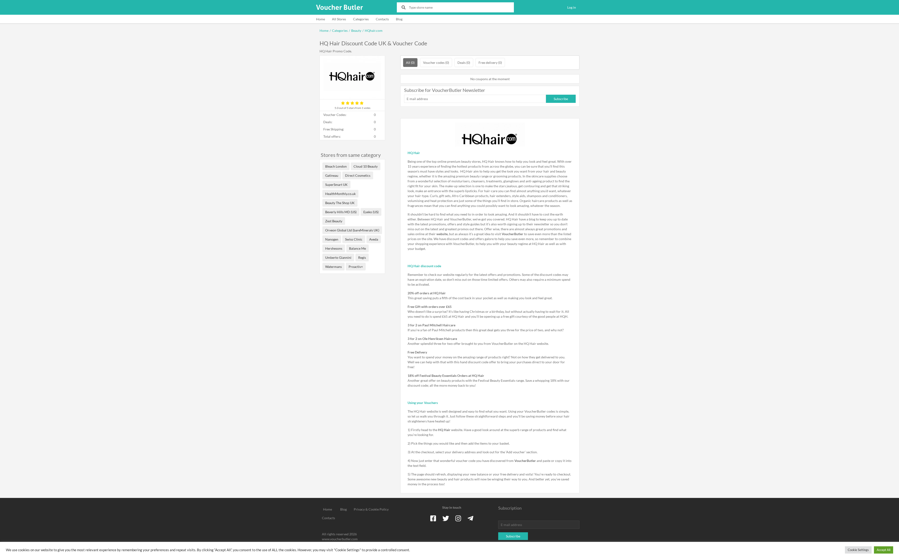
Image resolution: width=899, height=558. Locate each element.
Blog (399, 19)
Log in (571, 7)
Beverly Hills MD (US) (341, 212)
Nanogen (331, 239)
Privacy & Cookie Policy (371, 509)
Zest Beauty (333, 221)
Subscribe (561, 99)
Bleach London (336, 166)
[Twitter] (445, 518)
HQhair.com (374, 30)
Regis (362, 257)
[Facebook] (433, 518)
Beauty (356, 30)
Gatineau (331, 175)
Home (320, 19)
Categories (361, 19)
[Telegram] (470, 518)
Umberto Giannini (338, 257)
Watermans (333, 267)
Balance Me (357, 248)
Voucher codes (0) (436, 63)
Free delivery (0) (490, 63)
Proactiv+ (356, 267)
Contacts (382, 19)
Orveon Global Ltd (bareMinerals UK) (352, 230)
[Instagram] (458, 518)
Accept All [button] (883, 550)
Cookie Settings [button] (858, 550)
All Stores (339, 19)
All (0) (410, 63)
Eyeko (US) (371, 212)
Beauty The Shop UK (340, 203)
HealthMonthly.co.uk (340, 194)
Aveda (373, 239)
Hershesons (333, 248)
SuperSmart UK (336, 185)
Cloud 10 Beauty (366, 166)
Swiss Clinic (353, 239)
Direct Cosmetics (357, 175)
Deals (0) (463, 63)
